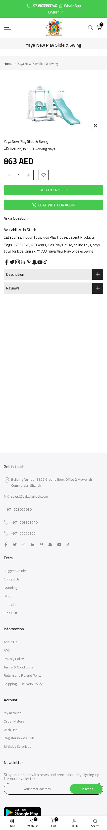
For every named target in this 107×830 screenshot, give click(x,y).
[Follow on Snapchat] (34, 262)
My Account (12, 713)
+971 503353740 (24, 523)
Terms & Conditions (18, 667)
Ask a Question (16, 218)
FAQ (7, 650)
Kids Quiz (11, 613)
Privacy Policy (14, 658)
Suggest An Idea (16, 570)
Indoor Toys (32, 237)
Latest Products (82, 237)
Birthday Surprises (17, 746)
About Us (10, 642)
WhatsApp (72, 5)
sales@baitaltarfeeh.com (29, 496)
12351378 (21, 245)
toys (96, 245)
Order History (14, 721)
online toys (82, 245)
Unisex (30, 251)
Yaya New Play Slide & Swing (70, 251)
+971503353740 (44, 5)
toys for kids (13, 251)
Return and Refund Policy (23, 675)
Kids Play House (55, 237)
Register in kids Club (19, 738)
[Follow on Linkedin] (23, 262)
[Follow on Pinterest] (28, 262)
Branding (10, 587)
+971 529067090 (18, 509)
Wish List (10, 730)
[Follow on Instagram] (17, 262)
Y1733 (42, 251)
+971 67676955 (23, 534)
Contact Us (12, 579)
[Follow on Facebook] (6, 262)
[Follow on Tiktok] (45, 262)
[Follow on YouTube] (40, 262)
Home (8, 64)
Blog (7, 596)
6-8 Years (38, 245)
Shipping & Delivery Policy (23, 684)
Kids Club (10, 604)
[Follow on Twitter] (12, 262)
